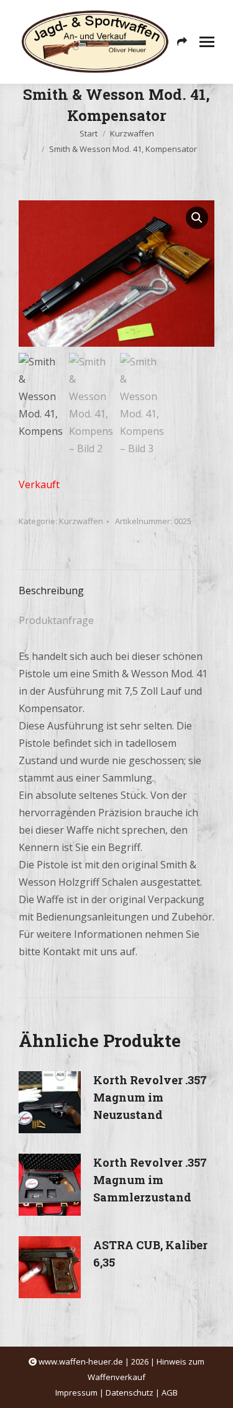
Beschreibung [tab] (51, 590)
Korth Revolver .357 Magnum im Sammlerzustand (150, 1180)
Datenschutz (129, 1392)
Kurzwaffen (81, 521)
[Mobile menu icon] (206, 42)
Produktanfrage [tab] (56, 620)
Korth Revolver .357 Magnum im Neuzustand (150, 1097)
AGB (170, 1392)
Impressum (76, 1392)
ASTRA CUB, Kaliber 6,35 (150, 1253)
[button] (197, 218)
